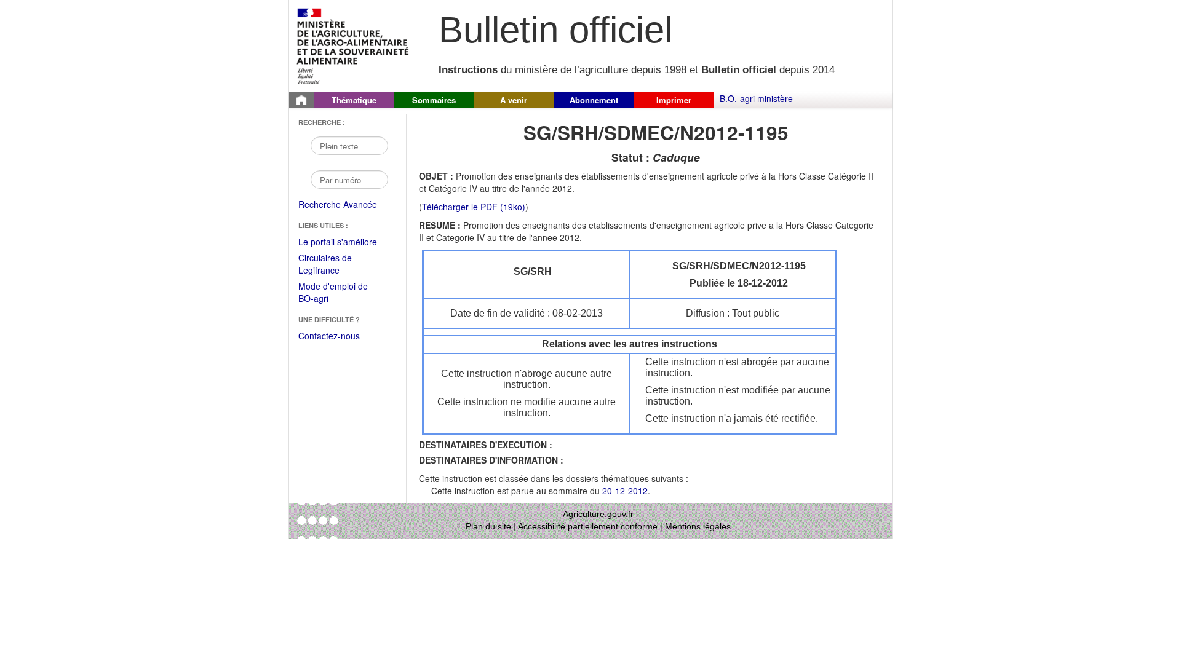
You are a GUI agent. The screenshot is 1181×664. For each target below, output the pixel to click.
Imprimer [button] (673, 100)
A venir (513, 100)
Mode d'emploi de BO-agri (333, 293)
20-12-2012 (625, 490)
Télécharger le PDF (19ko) (473, 206)
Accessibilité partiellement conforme (588, 526)
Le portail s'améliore (346, 242)
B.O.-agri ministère (756, 98)
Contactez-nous (329, 336)
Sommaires (434, 100)
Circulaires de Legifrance (335, 264)
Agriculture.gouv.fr (598, 514)
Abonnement (594, 100)
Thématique (354, 100)
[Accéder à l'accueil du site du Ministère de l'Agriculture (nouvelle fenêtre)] (353, 45)
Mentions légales (698, 526)
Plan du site (488, 526)
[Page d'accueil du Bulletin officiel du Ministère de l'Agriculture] (301, 100)
